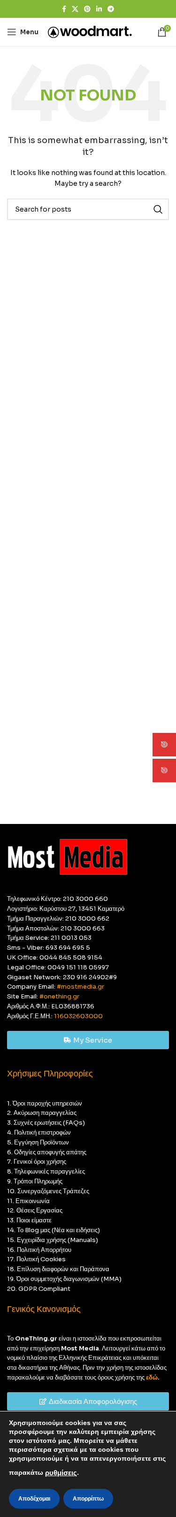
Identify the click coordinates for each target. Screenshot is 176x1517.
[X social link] (75, 9)
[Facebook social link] (64, 9)
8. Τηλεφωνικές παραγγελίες (46, 1171)
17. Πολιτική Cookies (36, 1259)
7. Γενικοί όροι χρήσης (36, 1162)
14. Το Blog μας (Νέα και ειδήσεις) (53, 1230)
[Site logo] (90, 31)
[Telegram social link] (111, 9)
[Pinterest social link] (87, 9)
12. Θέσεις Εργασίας (34, 1210)
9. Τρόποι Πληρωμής (34, 1181)
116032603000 (78, 1016)
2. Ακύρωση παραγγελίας (42, 1113)
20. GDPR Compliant (38, 1289)
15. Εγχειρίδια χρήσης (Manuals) (52, 1240)
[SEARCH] (158, 209)
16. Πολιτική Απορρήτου (39, 1250)
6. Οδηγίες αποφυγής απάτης (46, 1152)
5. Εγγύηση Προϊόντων (38, 1142)
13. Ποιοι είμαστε (29, 1220)
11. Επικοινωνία (28, 1201)
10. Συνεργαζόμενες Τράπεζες (48, 1191)
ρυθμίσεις (61, 1473)
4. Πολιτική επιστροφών (39, 1132)
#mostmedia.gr (80, 987)
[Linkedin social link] (99, 9)
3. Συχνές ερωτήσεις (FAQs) (46, 1123)
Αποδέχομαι (34, 1498)
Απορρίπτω (88, 1498)
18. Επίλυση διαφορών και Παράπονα (58, 1269)
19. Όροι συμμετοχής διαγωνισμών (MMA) (64, 1279)
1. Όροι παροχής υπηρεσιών (44, 1103)
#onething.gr (59, 996)
